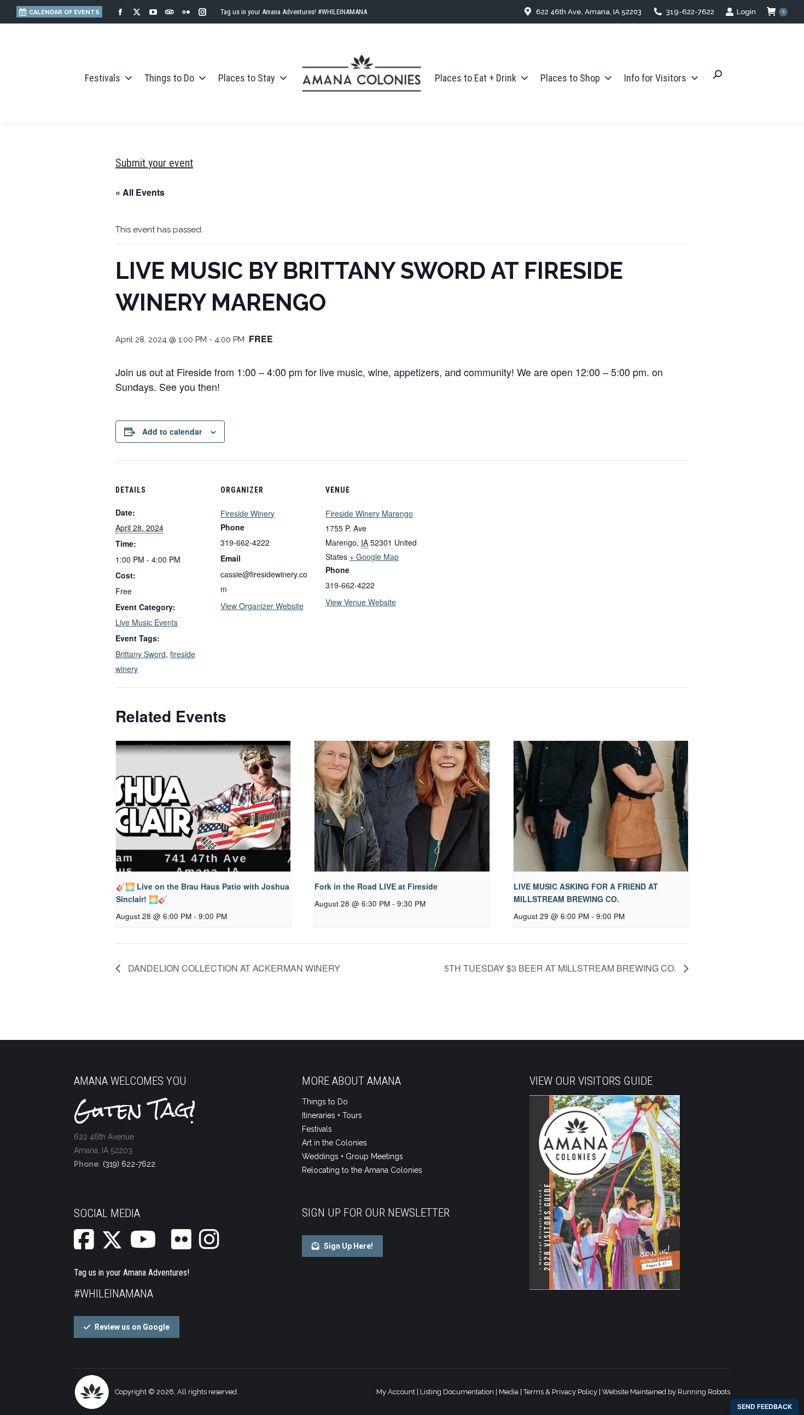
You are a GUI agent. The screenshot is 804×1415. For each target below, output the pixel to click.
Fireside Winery (247, 513)
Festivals (102, 78)
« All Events (140, 192)
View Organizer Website (262, 605)
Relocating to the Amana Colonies (362, 1170)
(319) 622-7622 (129, 1164)
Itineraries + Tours (332, 1115)
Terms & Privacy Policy (560, 1392)
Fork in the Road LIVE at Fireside (376, 886)
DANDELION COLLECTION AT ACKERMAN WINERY (233, 968)
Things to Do (169, 78)
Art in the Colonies (334, 1142)
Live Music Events (146, 622)
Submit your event (154, 162)
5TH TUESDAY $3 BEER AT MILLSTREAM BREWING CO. (561, 968)
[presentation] (203, 806)
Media (508, 1392)
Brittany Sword (140, 653)
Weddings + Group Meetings (352, 1156)
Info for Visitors (655, 78)
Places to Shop (570, 78)
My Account (395, 1392)
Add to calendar (172, 431)
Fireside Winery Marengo (369, 513)
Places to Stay (246, 78)
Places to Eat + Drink (475, 78)
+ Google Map (374, 556)
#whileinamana (113, 1293)
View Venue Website (360, 602)
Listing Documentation (457, 1392)
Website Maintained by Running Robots (666, 1392)
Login (746, 12)
